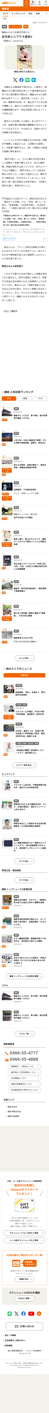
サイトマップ (24, 1353)
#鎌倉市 (13, 311)
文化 (30, 13)
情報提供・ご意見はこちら (22, 1066)
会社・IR (33, 4)
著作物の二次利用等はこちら (23, 1072)
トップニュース (18, 13)
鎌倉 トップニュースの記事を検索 (24, 976)
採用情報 (8, 1346)
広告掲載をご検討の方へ (15, 1340)
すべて (5, 13)
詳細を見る (24, 1279)
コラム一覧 (24, 1034)
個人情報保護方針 (15, 1351)
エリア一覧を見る (24, 765)
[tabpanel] (24, 59)
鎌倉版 (5, 8)
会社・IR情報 (10, 1335)
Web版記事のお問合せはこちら (24, 1090)
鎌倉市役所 (12, 1107)
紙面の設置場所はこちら (21, 1084)
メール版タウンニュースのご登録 (24, 1240)
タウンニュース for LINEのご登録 (24, 1233)
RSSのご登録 (23, 1298)
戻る (5, 19)
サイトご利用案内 (33, 1351)
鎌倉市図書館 (13, 1116)
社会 (38, 13)
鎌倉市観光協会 (14, 1111)
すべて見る (24, 861)
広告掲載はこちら (18, 1078)
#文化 (6, 311)
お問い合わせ (27, 1326)
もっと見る (24, 658)
